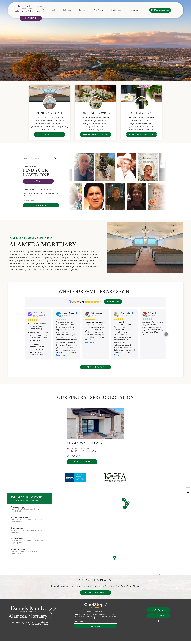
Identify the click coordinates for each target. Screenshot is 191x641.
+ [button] (188, 489)
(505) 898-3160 (73, 455)
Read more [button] (60, 355)
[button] (25, 334)
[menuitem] (53, 10)
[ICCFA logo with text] (115, 477)
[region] (95, 530)
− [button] (188, 492)
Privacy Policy (22, 624)
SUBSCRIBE (40, 205)
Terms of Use (33, 624)
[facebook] (158, 621)
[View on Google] (58, 314)
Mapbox (188, 574)
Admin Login (43, 624)
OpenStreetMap (168, 574)
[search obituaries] (56, 158)
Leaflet (155, 574)
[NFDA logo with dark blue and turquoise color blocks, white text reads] (75, 477)
